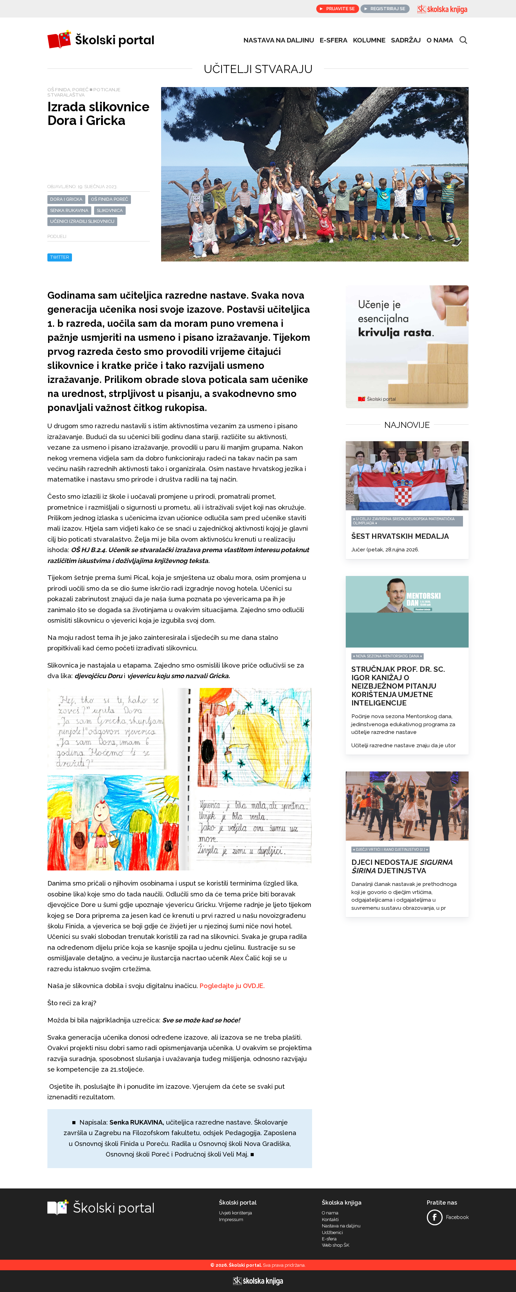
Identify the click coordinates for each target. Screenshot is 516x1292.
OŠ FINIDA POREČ (109, 199)
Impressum (231, 1219)
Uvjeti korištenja (235, 1213)
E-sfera (329, 1239)
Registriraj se (388, 8)
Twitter (59, 257)
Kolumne (369, 40)
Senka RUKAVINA (69, 210)
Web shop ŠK (335, 1245)
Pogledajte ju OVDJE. (232, 985)
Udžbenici (332, 1232)
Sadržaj (406, 40)
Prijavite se (340, 8)
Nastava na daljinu (279, 40)
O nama (439, 40)
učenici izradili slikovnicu (82, 221)
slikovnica (110, 210)
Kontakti (330, 1219)
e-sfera (334, 40)
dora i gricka (66, 199)
